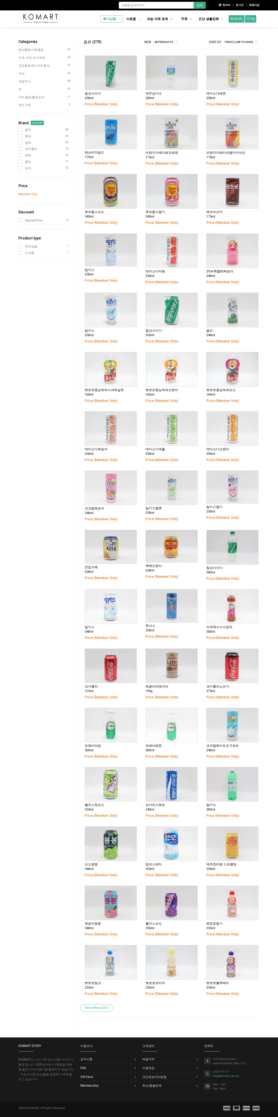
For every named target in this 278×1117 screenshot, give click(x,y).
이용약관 (148, 1068)
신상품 (46, 252)
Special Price (46, 220)
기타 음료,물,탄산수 (44, 97)
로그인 (240, 5)
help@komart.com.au (226, 1076)
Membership (89, 1085)
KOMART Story (29, 1046)
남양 (46, 142)
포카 (46, 168)
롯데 (46, 136)
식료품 (131, 19)
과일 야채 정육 (158, 19)
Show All (37, 122)
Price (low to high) (239, 42)
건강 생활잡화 (209, 19)
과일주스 (44, 81)
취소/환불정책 (152, 1085)
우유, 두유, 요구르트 (44, 57)
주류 (185, 19)
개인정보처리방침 (154, 1077)
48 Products (164, 42)
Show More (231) (97, 1007)
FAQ (83, 1068)
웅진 (46, 129)
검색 (199, 5)
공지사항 (86, 1059)
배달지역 (148, 1059)
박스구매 (44, 105)
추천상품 (46, 246)
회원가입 (254, 5)
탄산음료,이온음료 (44, 49)
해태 (46, 155)
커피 (44, 73)
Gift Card (86, 1077)
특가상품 (110, 19)
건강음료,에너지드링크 (44, 65)
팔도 (46, 161)
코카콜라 (46, 149)
